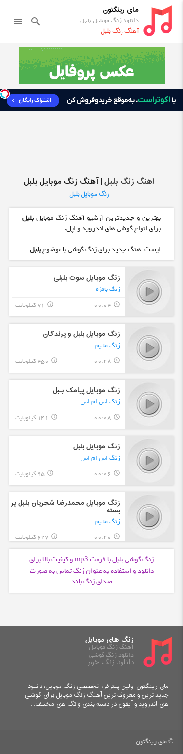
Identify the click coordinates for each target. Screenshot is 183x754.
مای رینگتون (121, 10)
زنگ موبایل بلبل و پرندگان (81, 334)
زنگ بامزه (108, 289)
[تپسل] (5, 94)
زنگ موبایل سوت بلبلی (86, 278)
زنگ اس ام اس (100, 402)
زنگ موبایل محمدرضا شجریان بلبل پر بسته (65, 506)
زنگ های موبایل (109, 639)
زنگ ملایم (107, 345)
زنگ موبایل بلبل (96, 446)
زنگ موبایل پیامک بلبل (86, 390)
